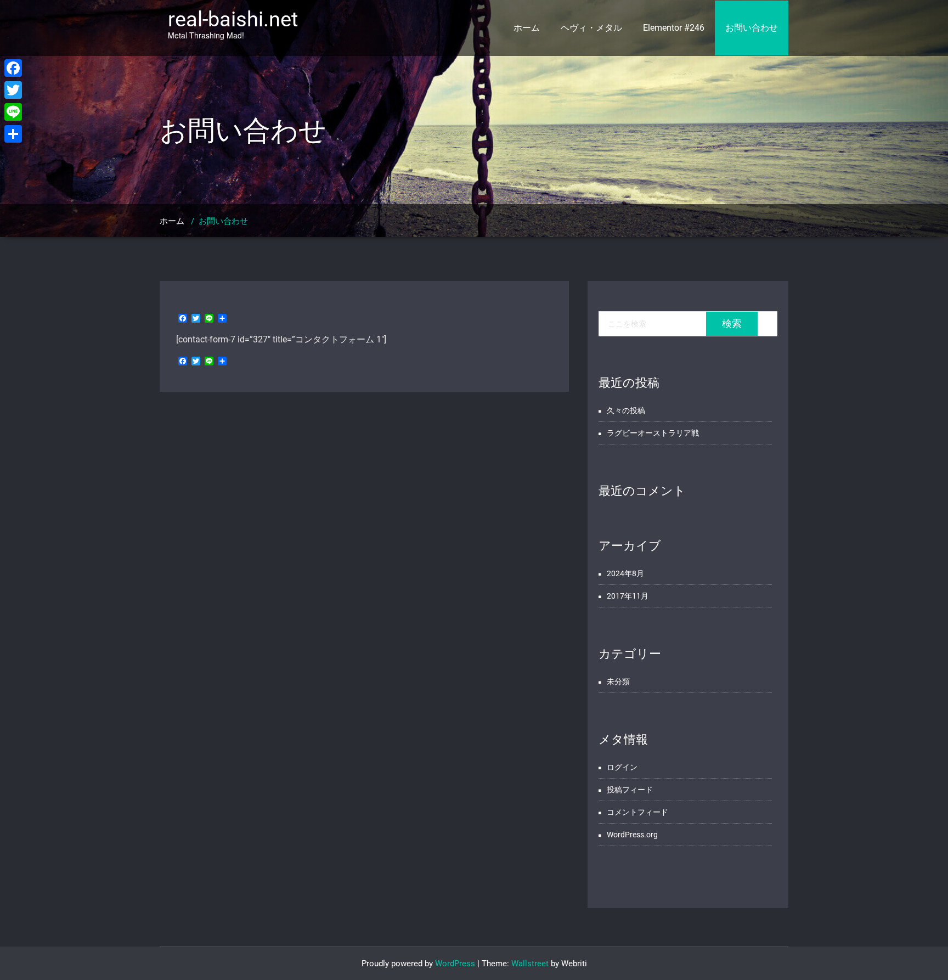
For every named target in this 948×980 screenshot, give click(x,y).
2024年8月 (625, 573)
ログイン (622, 767)
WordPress (455, 963)
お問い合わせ (751, 27)
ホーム (527, 27)
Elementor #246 (673, 27)
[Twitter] (13, 90)
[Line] (13, 112)
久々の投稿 (626, 410)
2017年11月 (627, 596)
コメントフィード (637, 812)
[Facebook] (13, 68)
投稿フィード (630, 789)
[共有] (13, 134)
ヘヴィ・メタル (591, 27)
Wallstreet (530, 963)
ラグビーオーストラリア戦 (653, 433)
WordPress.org (632, 834)
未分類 (618, 681)
